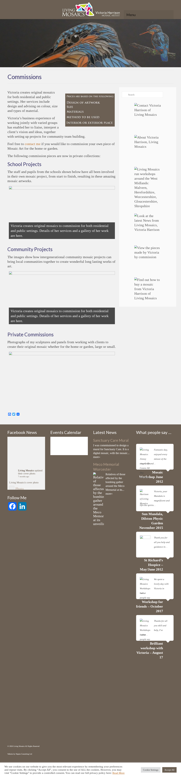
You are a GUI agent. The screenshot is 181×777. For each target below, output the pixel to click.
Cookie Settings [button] (150, 770)
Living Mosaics (26, 470)
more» (96, 456)
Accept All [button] (169, 770)
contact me (32, 144)
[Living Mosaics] (90, 10)
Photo (19, 489)
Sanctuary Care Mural (111, 440)
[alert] (69, 443)
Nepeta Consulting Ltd (24, 754)
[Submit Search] (124, 95)
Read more (161, 463)
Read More (118, 773)
